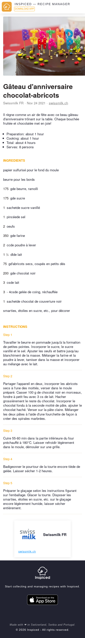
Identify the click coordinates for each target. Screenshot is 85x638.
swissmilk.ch (58, 102)
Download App (24, 8)
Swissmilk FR (13, 102)
